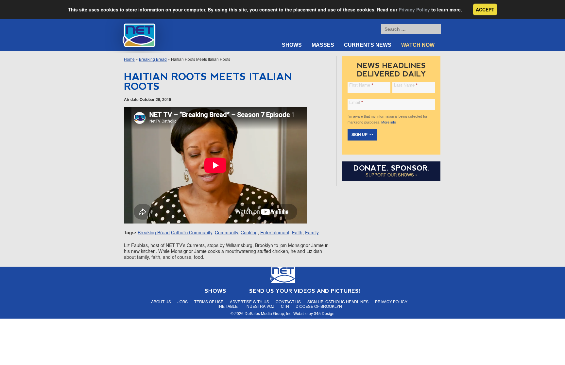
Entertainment (274, 232)
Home (129, 59)
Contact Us (288, 301)
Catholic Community (191, 232)
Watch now (418, 45)
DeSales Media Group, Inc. (268, 313)
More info (388, 122)
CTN (285, 306)
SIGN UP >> (362, 134)
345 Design (324, 313)
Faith (297, 232)
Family (312, 232)
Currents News (367, 45)
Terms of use (208, 301)
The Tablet (228, 306)
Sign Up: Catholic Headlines (337, 301)
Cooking (249, 232)
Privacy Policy (414, 9)
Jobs (183, 301)
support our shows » (392, 175)
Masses (323, 45)
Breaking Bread (153, 59)
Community (226, 232)
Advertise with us (249, 301)
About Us (161, 301)
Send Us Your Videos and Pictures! (304, 291)
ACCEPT (485, 9)
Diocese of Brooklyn (319, 306)
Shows (292, 45)
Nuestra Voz (260, 306)
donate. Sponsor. (391, 168)
